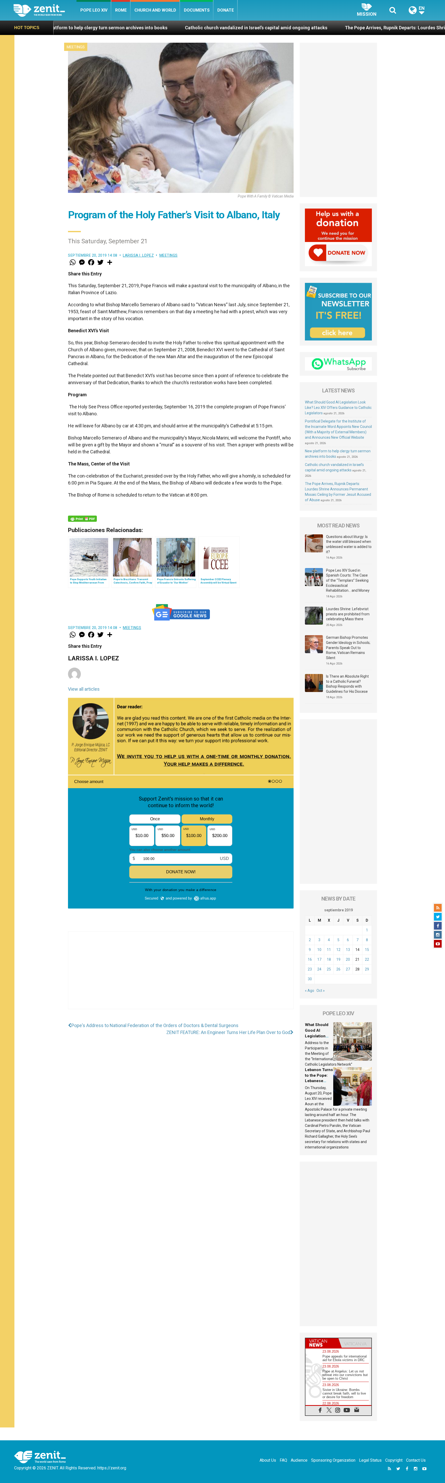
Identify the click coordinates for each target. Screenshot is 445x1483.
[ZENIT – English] (44, 10)
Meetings (76, 47)
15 (367, 950)
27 (348, 969)
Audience (299, 1460)
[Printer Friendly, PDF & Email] (82, 519)
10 (319, 950)
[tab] (321, 1343)
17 (319, 959)
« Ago (309, 990)
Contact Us (416, 1460)
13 (348, 950)
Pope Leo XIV (93, 10)
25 (329, 969)
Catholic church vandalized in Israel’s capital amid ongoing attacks (150, 27)
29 (367, 969)
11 (329, 950)
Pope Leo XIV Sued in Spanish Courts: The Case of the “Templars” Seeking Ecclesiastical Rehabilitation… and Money (348, 580)
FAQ (283, 1460)
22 (367, 959)
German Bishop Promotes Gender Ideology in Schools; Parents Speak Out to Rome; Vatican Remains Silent (348, 647)
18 (329, 959)
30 (310, 979)
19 (338, 959)
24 (319, 969)
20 (348, 959)
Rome (121, 10)
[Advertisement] (181, 975)
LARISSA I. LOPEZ (138, 255)
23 (310, 969)
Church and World (155, 10)
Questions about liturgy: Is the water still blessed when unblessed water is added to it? (349, 544)
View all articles (84, 689)
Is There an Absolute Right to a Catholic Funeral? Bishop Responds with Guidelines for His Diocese (347, 684)
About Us (268, 1460)
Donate (225, 10)
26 (338, 969)
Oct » (320, 990)
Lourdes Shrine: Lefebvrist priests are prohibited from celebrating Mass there (348, 614)
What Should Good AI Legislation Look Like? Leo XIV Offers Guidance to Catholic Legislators (338, 407)
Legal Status (370, 1460)
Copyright (394, 1460)
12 (338, 950)
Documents (197, 10)
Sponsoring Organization (333, 1460)
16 (310, 959)
